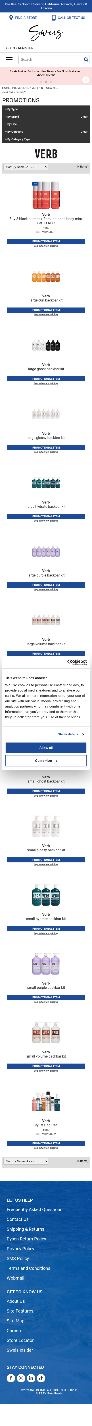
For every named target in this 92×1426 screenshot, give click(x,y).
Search (86, 59)
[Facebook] (11, 1378)
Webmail (15, 1278)
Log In (10, 48)
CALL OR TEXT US (72, 18)
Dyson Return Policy (26, 1239)
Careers (14, 1330)
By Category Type (18, 139)
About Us (16, 1301)
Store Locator (20, 1340)
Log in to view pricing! (46, 246)
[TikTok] (41, 1378)
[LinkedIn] (31, 1378)
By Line (12, 124)
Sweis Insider (20, 1350)
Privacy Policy (20, 1248)
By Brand (13, 116)
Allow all (46, 748)
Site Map (15, 1320)
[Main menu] (9, 60)
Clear (84, 116)
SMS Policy (18, 1258)
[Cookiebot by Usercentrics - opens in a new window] (67, 662)
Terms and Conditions (28, 1268)
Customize (43, 761)
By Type (12, 109)
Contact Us (18, 1219)
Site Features (20, 1311)
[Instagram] (21, 1378)
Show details (68, 734)
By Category (15, 131)
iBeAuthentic (55, 1393)
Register (25, 48)
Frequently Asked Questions (34, 1209)
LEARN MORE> (46, 74)
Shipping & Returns (25, 1229)
